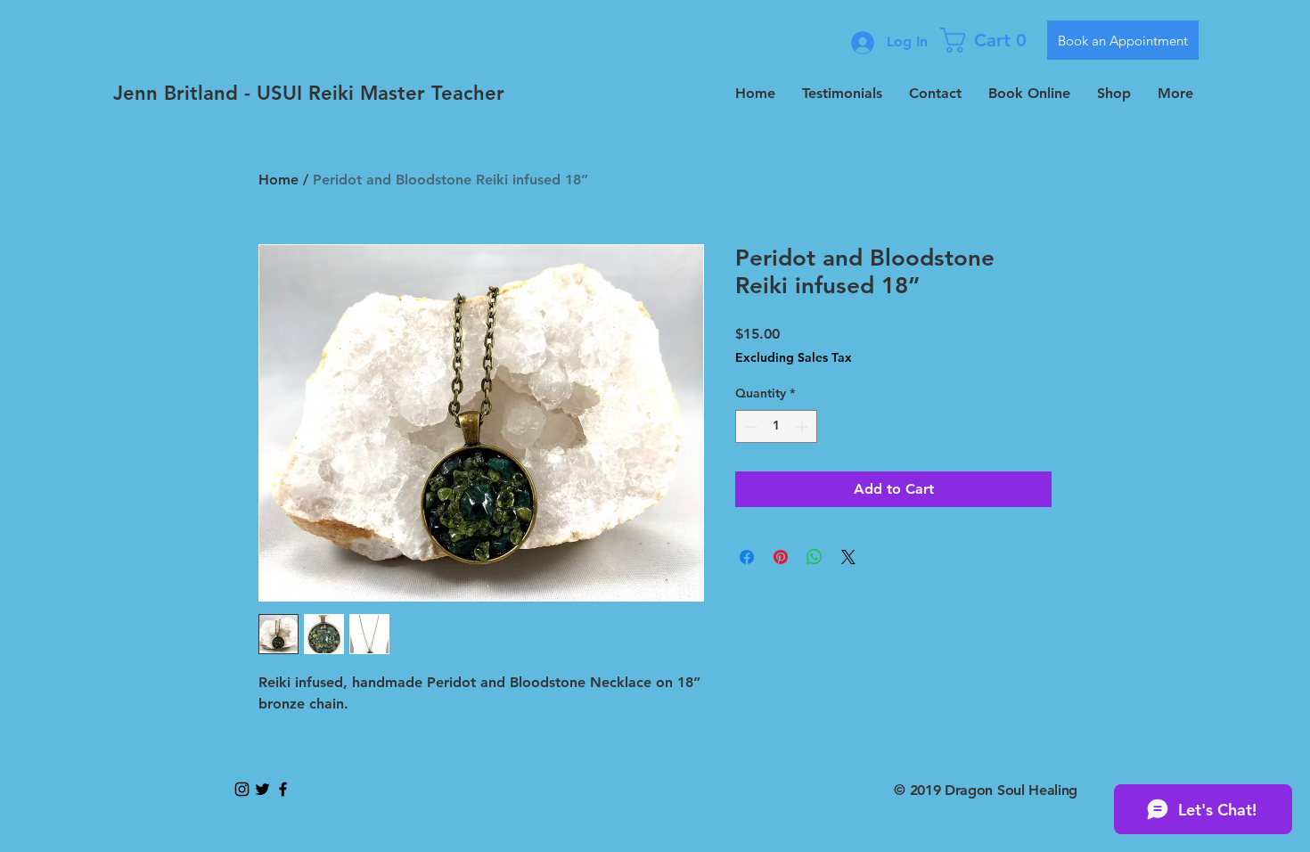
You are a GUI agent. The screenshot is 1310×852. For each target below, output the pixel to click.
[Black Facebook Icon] (283, 789)
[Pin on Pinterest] (780, 557)
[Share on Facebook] (746, 557)
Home (278, 179)
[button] (987, 40)
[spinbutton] (776, 426)
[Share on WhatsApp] (814, 557)
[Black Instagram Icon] (242, 789)
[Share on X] (848, 557)
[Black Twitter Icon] (262, 789)
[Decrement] (749, 426)
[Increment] (803, 426)
